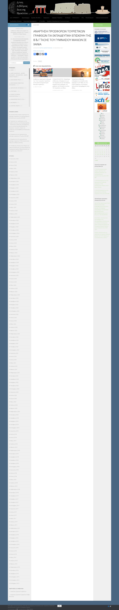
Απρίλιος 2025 (14, 210)
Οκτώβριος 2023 (14, 269)
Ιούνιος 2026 (13, 165)
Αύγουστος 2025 (14, 197)
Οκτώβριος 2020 (14, 385)
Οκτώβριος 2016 (14, 541)
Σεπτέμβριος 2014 (14, 580)
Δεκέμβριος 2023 (14, 262)
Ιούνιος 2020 (13, 398)
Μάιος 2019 (13, 440)
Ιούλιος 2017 (13, 512)
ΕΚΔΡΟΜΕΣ (36, 25)
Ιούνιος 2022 (13, 320)
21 (104, 154)
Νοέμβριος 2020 (14, 382)
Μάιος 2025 (13, 207)
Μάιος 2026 (13, 168)
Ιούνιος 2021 (13, 359)
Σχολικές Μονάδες (35, 17)
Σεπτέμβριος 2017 (14, 505)
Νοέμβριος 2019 (14, 421)
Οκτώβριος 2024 (14, 230)
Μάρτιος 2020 (13, 408)
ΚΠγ (83, 17)
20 (102, 154)
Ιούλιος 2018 (13, 473)
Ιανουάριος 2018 (14, 492)
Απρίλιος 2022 (14, 327)
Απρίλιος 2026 (14, 171)
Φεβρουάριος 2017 (15, 528)
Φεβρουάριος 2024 (15, 256)
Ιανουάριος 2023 (14, 298)
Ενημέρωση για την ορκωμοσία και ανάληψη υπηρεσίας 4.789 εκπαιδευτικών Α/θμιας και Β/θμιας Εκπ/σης (19, 140)
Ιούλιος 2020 (13, 395)
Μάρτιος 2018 (13, 486)
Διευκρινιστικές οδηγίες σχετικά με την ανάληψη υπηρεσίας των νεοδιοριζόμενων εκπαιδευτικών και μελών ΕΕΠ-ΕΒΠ (19, 116)
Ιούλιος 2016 (13, 551)
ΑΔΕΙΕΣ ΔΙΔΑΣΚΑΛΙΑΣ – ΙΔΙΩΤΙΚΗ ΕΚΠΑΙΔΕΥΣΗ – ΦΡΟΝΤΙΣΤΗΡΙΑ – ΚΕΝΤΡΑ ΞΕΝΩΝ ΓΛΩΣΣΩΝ (18, 75)
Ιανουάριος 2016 (14, 570)
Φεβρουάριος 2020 (15, 411)
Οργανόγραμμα (25, 17)
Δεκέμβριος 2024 (14, 223)
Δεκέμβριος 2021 (14, 340)
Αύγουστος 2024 (14, 236)
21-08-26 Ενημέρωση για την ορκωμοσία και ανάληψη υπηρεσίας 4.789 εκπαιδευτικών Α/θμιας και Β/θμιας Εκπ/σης (101, 184)
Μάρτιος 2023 (13, 291)
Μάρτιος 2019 (13, 447)
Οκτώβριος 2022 (14, 308)
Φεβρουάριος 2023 (15, 295)
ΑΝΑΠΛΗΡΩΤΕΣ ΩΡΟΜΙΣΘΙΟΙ (17, 88)
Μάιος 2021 (13, 363)
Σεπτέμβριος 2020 (14, 389)
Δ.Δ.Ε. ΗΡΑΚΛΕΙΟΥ (14, 17)
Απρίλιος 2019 (14, 444)
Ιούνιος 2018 (13, 476)
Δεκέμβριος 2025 (14, 184)
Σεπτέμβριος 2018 (14, 466)
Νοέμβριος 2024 (14, 226)
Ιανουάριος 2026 (14, 181)
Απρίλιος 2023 (14, 288)
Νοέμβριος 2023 (14, 265)
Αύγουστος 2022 (14, 314)
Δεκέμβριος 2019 (14, 418)
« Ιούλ (96, 160)
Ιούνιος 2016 (13, 554)
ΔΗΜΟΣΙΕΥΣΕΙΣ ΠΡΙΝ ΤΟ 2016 (17, 99)
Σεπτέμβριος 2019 (14, 427)
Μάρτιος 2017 (13, 525)
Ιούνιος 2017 (13, 515)
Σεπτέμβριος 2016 (14, 544)
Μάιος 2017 (13, 518)
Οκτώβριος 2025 (14, 191)
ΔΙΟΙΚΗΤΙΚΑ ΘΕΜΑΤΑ (15, 105)
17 (95, 154)
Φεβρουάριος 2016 (15, 567)
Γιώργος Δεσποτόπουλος (45, 48)
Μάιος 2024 (13, 246)
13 (102, 152)
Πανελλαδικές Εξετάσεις (16, 21)
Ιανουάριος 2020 (14, 414)
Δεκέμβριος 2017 (14, 495)
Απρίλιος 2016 (14, 560)
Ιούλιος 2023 (13, 278)
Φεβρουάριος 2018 (15, 489)
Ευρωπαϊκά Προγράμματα (30, 21)
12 (100, 152)
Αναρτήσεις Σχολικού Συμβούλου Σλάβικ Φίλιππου (19, 595)
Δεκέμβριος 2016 (14, 534)
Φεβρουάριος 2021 (15, 372)
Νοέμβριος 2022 (14, 304)
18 (97, 154)
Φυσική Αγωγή (89, 17)
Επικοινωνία (75, 17)
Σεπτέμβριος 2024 (14, 233)
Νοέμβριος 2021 (14, 343)
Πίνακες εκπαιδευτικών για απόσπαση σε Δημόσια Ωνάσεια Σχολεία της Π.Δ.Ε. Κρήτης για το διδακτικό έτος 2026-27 (102, 235)
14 (104, 152)
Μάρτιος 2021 (13, 369)
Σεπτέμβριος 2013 (14, 583)
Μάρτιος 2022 (13, 330)
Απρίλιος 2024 (14, 249)
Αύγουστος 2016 (14, 547)
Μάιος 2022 (13, 324)
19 (100, 154)
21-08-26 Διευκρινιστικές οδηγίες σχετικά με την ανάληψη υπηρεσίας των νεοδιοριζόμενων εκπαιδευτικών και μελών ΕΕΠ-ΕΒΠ (102, 173)
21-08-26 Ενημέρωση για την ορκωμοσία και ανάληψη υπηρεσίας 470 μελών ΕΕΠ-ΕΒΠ (102, 192)
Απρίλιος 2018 (14, 483)
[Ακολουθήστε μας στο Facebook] (26, 25)
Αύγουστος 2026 (14, 158)
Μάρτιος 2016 (13, 564)
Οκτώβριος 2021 (14, 346)
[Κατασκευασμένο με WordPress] (17, 609)
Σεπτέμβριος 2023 (14, 272)
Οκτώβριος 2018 (14, 463)
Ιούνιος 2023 (13, 282)
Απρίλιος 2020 (14, 405)
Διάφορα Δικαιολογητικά (102, 17)
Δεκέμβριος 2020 (14, 379)
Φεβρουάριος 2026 (15, 178)
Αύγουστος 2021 (14, 353)
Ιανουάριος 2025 (14, 220)
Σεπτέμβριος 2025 (14, 194)
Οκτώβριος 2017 (14, 502)
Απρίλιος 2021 (14, 366)
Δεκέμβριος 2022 (14, 301)
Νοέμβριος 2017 (14, 499)
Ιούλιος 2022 (13, 317)
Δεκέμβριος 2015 (14, 573)
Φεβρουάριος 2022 (15, 333)
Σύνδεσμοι (67, 17)
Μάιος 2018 (13, 479)
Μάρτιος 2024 (13, 252)
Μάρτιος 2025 (13, 214)
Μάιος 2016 (13, 557)
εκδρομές (40, 61)
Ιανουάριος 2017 (14, 531)
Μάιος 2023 (13, 285)
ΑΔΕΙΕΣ (12, 70)
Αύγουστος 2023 (14, 275)
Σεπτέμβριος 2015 (14, 577)
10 (95, 152)
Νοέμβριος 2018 (14, 460)
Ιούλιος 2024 (13, 239)
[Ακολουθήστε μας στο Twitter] (28, 25)
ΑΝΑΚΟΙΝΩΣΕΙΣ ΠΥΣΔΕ (15, 79)
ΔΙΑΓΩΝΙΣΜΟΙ (13, 102)
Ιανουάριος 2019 (14, 453)
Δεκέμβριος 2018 (14, 457)
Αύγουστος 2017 (14, 508)
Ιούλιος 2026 (13, 162)
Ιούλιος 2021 (13, 356)
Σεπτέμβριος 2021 (14, 350)
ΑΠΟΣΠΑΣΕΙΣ (13, 91)
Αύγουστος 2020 (14, 392)
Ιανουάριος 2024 (14, 259)
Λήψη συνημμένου (38, 51)
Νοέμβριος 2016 (14, 538)
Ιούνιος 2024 (13, 243)
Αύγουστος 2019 (14, 431)
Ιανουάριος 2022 (14, 337)
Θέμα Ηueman (30, 609)
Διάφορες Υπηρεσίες (57, 17)
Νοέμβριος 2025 (14, 188)
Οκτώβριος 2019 (14, 424)
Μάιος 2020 (13, 402)
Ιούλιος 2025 (13, 201)
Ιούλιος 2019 (13, 434)
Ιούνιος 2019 (13, 437)
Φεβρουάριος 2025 (15, 217)
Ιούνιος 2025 (13, 204)
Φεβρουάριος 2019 (15, 450)
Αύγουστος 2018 (14, 470)
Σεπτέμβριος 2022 (14, 311)
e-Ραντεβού (42, 21)
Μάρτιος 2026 (13, 175)
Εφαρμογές (46, 17)
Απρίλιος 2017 (14, 521)
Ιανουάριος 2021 (14, 376)
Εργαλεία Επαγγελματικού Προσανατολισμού (58, 21)
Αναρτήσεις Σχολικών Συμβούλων (18, 591)
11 (97, 152)
